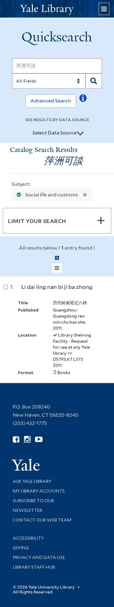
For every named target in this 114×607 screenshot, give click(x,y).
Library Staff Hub (34, 567)
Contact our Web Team (42, 520)
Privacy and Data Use (39, 557)
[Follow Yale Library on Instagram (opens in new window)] (27, 439)
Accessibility (28, 538)
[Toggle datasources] (80, 133)
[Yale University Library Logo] (57, 9)
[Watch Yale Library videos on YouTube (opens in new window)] (39, 439)
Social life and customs (51, 195)
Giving (21, 547)
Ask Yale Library (32, 481)
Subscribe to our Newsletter (33, 505)
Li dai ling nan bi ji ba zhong (56, 287)
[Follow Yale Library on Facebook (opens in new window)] (16, 439)
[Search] (93, 81)
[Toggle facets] (101, 220)
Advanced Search (50, 101)
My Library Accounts (39, 491)
